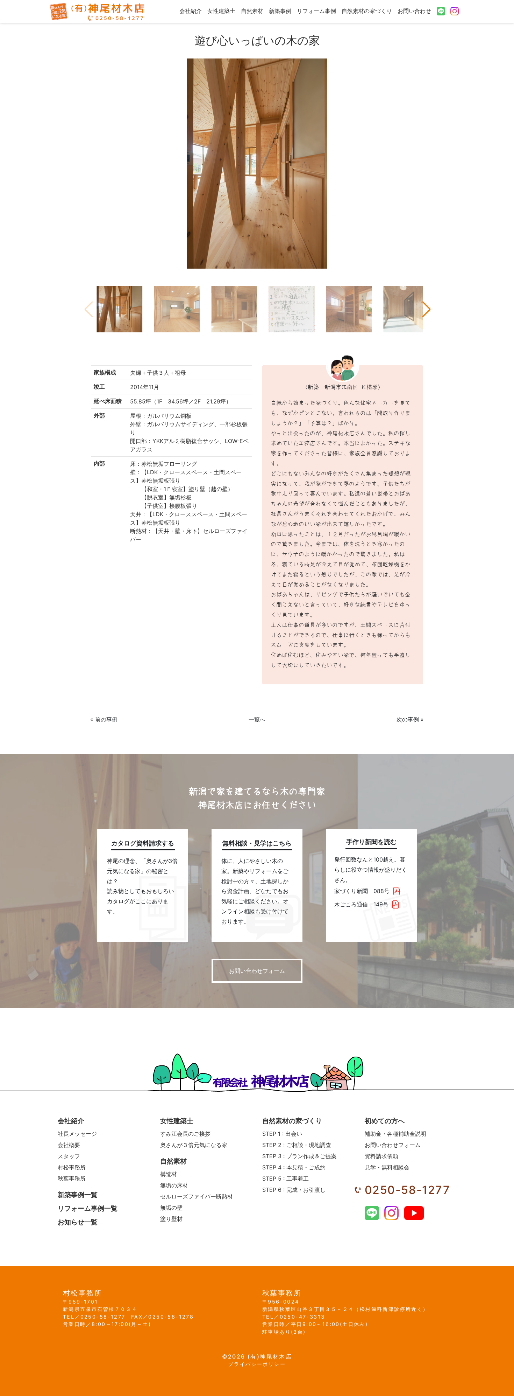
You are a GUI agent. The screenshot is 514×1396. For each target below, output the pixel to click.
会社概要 (69, 1144)
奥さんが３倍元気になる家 (193, 1144)
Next (426, 309)
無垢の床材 (174, 1185)
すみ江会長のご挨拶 (185, 1133)
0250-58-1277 (407, 1190)
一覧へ (257, 719)
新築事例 (280, 10)
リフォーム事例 (316, 10)
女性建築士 (221, 10)
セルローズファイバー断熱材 (196, 1196)
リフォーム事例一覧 (87, 1208)
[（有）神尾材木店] (97, 11)
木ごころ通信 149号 (361, 904)
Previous (88, 309)
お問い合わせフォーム (257, 970)
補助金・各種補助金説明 (395, 1133)
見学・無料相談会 (387, 1167)
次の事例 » (410, 719)
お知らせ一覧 (78, 1222)
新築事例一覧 (78, 1195)
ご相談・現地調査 (296, 1144)
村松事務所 (72, 1167)
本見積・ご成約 (294, 1167)
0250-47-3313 (302, 1317)
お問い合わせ (414, 10)
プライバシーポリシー (257, 1364)
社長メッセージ (77, 1133)
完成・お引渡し (294, 1189)
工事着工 (285, 1178)
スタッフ (69, 1156)
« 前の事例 (103, 719)
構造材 (168, 1173)
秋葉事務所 (72, 1178)
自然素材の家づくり (367, 10)
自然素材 (252, 10)
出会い (282, 1133)
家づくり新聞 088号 (362, 890)
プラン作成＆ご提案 (299, 1156)
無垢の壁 (171, 1207)
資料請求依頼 (381, 1156)
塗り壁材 (171, 1218)
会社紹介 (190, 10)
